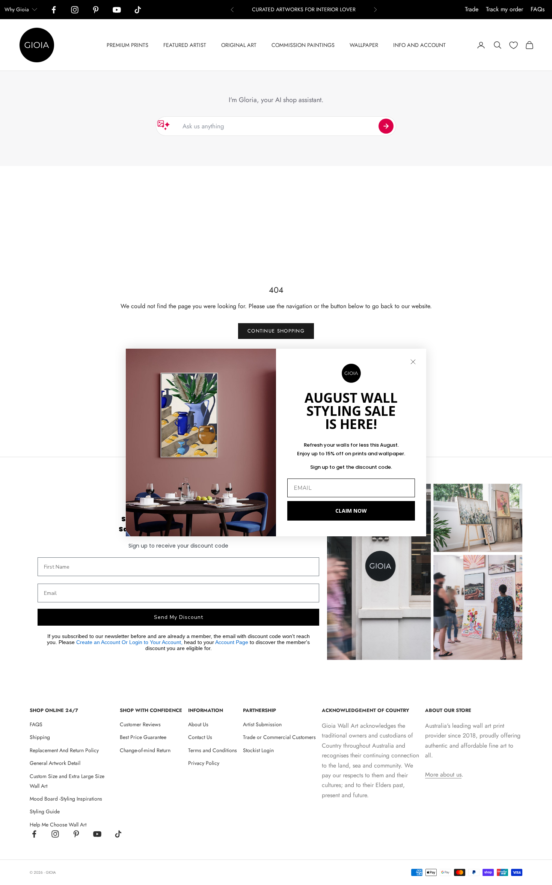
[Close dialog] (413, 361)
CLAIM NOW (351, 510)
